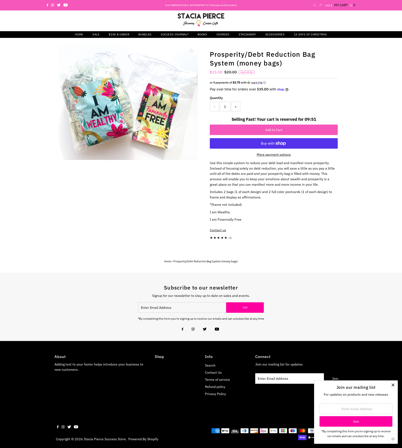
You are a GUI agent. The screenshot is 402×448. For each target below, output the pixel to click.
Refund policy (215, 387)
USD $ (328, 5)
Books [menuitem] (202, 34)
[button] (274, 83)
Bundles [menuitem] (145, 34)
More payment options (274, 154)
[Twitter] (59, 5)
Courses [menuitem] (223, 34)
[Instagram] (52, 5)
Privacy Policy (215, 394)
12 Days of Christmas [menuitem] (310, 34)
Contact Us (213, 372)
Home (167, 261)
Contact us (218, 230)
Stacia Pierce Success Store (105, 439)
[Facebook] (47, 5)
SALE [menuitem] (96, 34)
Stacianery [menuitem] (247, 34)
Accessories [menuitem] (275, 34)
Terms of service (217, 379)
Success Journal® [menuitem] (174, 34)
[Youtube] (65, 5)
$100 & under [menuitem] (119, 34)
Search (210, 365)
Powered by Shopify (143, 439)
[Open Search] (314, 5)
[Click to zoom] (191, 50)
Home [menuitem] (79, 34)
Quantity (216, 98)
